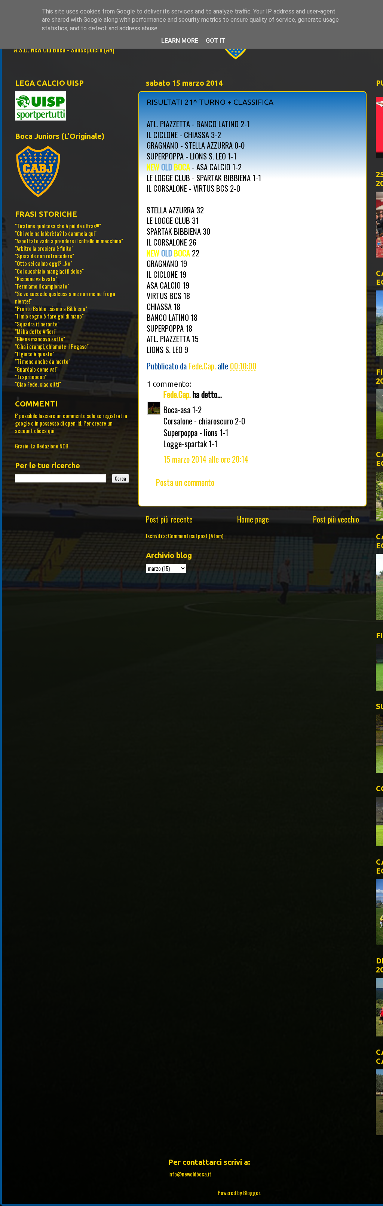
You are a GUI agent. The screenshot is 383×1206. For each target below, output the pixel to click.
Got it (215, 40)
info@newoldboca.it (189, 1174)
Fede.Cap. (177, 394)
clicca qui (44, 431)
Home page (253, 519)
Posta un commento (185, 482)
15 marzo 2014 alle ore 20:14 (205, 459)
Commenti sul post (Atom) (195, 536)
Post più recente (169, 519)
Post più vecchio (336, 519)
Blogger (251, 1193)
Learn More (179, 40)
